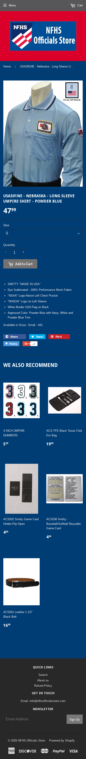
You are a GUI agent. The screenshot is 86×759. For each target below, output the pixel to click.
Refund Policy (43, 685)
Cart (80, 5)
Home (7, 66)
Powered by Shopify (62, 740)
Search (43, 675)
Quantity (9, 245)
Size (6, 225)
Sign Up (74, 719)
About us (43, 680)
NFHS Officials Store (31, 740)
